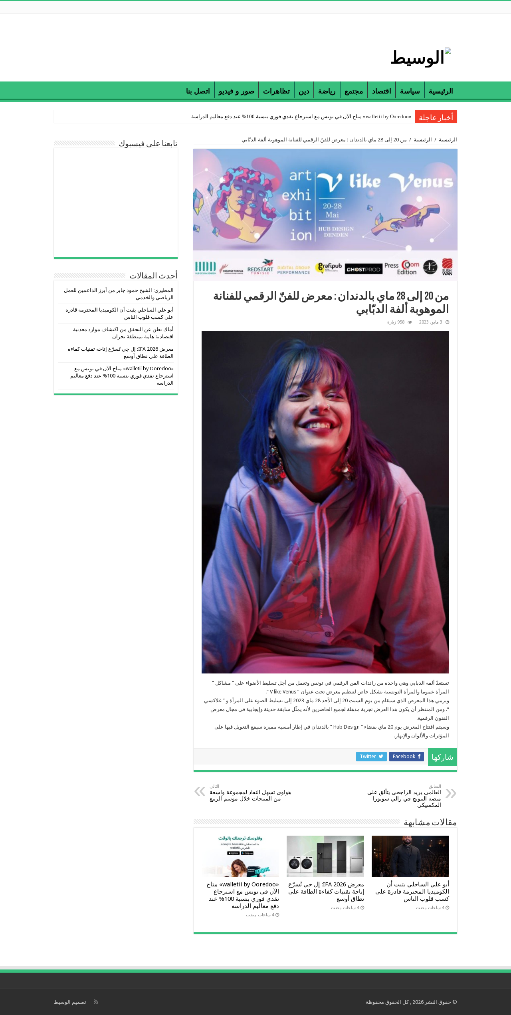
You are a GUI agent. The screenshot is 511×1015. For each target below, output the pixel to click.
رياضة (327, 91)
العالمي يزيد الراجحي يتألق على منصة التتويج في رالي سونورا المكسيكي (404, 796)
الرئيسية (441, 91)
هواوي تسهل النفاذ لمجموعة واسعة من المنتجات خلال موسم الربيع (250, 793)
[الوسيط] (420, 56)
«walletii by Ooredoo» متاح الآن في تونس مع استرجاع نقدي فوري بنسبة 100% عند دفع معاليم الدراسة (301, 116)
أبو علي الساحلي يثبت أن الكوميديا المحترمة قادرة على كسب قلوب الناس (412, 891)
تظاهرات (276, 91)
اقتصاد (381, 91)
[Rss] (96, 1002)
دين (304, 91)
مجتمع (354, 91)
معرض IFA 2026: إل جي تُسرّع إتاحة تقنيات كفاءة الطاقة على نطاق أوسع (326, 891)
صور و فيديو (236, 91)
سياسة (410, 91)
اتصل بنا (198, 91)
